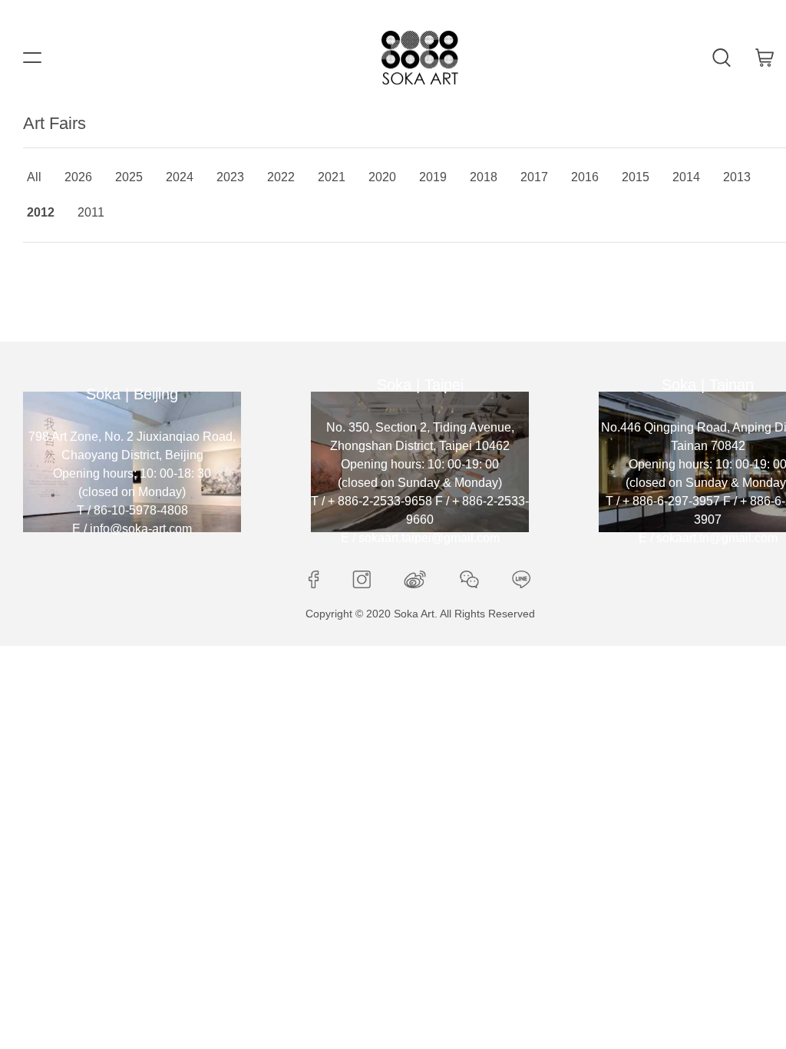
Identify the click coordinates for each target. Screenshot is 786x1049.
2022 (281, 177)
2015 (635, 177)
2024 (179, 177)
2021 (331, 177)
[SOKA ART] (419, 57)
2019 (433, 177)
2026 (78, 177)
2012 (40, 212)
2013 (737, 177)
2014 (686, 177)
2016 (585, 177)
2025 (129, 177)
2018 (483, 177)
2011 (91, 212)
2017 (534, 177)
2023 (230, 177)
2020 (382, 177)
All (34, 177)
